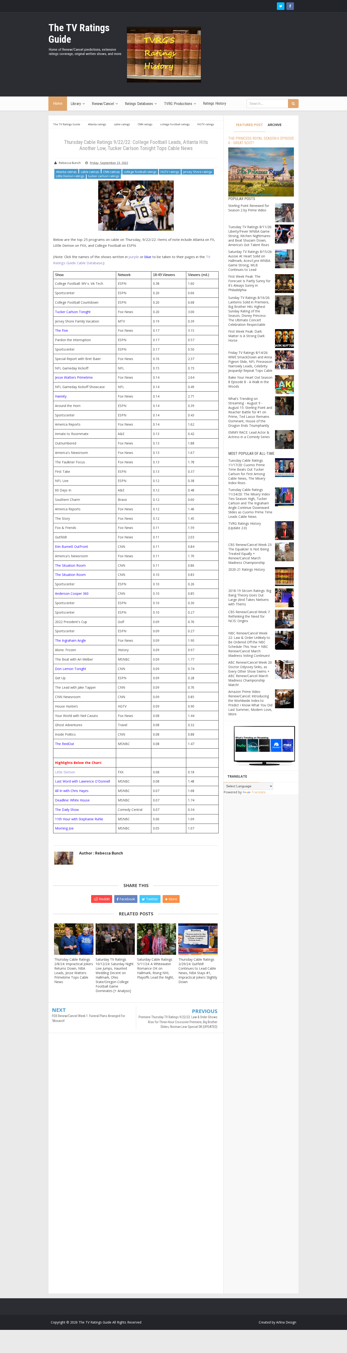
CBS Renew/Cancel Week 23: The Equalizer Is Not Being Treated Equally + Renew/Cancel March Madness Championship (250, 553)
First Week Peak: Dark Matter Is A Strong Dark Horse (246, 336)
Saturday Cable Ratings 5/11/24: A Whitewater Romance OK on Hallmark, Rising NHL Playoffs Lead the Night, (155, 968)
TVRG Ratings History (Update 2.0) (244, 525)
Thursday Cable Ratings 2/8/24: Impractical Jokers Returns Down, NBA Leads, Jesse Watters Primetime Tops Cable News (73, 970)
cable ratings (90, 172)
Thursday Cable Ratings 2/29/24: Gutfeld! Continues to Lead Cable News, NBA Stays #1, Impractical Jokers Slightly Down (197, 970)
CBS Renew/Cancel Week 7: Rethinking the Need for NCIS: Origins (249, 616)
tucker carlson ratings (103, 176)
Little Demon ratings (70, 176)
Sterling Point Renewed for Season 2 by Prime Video (248, 207)
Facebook (126, 898)
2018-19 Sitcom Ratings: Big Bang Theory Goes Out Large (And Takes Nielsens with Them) (249, 597)
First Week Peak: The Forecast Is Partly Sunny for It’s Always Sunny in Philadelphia (249, 283)
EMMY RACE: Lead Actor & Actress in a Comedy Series (249, 434)
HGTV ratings (170, 172)
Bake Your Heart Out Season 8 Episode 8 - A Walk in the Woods (250, 382)
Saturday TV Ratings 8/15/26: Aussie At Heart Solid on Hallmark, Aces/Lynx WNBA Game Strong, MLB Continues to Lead (250, 260)
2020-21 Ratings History (246, 569)
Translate (258, 792)
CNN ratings (111, 172)
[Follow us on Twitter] (280, 6)
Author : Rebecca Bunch (101, 853)
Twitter (151, 898)
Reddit (104, 898)
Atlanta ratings (66, 172)
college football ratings (140, 172)
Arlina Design (286, 1322)
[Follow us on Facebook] (290, 6)
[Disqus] (136, 1105)
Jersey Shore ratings (197, 172)
